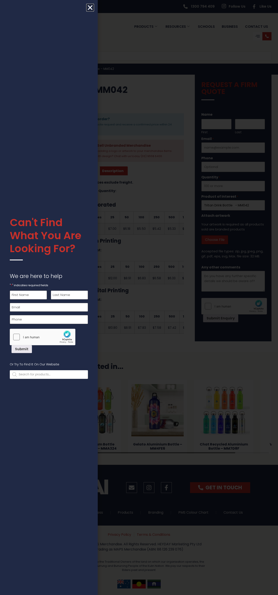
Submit (21, 349)
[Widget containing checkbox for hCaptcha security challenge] (42, 337)
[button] (90, 7)
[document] (139, 297)
